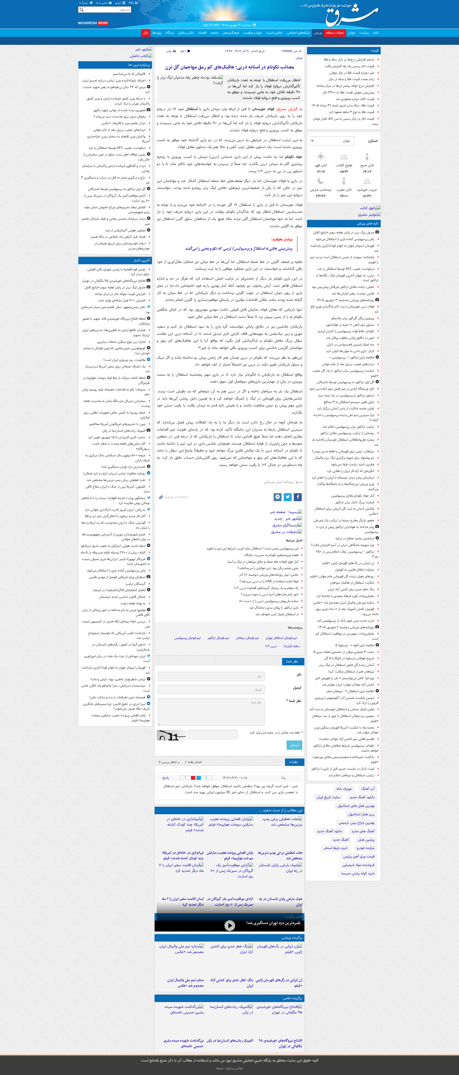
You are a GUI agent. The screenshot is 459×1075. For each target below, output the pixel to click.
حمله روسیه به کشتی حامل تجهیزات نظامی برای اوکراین (116, 415)
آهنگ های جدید (363, 831)
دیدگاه (170, 32)
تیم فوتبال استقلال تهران (281, 637)
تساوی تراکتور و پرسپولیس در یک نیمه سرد (346, 395)
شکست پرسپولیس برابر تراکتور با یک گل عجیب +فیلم (345, 373)
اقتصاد (202, 32)
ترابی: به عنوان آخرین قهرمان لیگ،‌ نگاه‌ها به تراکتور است (347, 278)
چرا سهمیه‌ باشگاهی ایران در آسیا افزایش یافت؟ (342, 545)
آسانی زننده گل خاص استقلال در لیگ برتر (346, 664)
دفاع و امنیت (274, 32)
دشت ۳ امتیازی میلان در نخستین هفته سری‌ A (343, 651)
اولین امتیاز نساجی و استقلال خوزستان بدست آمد (341, 709)
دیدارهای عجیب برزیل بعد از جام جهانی (348, 364)
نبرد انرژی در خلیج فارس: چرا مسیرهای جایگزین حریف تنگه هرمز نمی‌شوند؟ (116, 706)
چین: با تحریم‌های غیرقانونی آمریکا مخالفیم (117, 424)
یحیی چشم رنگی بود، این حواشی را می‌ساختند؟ (268, 568)
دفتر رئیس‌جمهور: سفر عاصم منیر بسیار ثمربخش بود (115, 310)
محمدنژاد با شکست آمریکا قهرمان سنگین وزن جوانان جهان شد (346, 730)
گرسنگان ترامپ (135, 583)
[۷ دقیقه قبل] (278, 1020)
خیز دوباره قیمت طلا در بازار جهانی (351, 72)
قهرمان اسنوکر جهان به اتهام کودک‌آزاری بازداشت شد (344, 248)
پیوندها (157, 32)
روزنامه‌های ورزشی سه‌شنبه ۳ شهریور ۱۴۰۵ (345, 300)
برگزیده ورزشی (292, 937)
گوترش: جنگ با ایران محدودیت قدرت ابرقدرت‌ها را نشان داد (116, 525)
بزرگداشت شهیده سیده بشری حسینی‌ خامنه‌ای (183, 1043)
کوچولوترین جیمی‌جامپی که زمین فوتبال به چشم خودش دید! (116, 351)
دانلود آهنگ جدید (362, 797)
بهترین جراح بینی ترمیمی (357, 823)
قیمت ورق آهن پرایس (359, 856)
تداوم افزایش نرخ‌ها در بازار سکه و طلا (349, 59)
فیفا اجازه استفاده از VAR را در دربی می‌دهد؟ (269, 581)
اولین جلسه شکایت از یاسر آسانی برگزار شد (345, 408)
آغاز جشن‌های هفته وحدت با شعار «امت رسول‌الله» (121, 446)
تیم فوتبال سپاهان (247, 637)
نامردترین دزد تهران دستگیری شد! (273, 923)
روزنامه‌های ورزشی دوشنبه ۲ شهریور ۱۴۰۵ (346, 627)
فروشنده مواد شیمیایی (358, 865)
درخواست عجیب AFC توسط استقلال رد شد (345, 268)
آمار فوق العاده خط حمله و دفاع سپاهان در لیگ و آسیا (263, 561)
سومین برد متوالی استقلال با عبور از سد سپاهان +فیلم (345, 718)
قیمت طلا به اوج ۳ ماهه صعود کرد (351, 112)
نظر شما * (293, 701)
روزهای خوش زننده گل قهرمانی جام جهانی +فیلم (342, 576)
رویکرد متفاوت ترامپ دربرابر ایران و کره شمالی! (114, 473)
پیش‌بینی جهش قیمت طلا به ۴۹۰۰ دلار (348, 92)
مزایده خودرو (366, 848)
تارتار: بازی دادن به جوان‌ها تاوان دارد (350, 351)
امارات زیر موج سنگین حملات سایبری (121, 341)
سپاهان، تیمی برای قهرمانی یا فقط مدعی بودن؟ (343, 451)
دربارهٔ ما (84, 3)
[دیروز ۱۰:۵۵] (278, 960)
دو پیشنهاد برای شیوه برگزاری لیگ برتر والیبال (344, 457)
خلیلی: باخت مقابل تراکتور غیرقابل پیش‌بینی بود (343, 286)
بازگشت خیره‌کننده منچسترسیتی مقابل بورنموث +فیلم (345, 760)
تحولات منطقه (335, 32)
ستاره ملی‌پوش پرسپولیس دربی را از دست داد (269, 601)
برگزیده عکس (292, 998)
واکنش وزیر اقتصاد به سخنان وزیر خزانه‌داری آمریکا (118, 139)
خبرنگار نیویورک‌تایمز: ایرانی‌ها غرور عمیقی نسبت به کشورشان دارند (116, 562)
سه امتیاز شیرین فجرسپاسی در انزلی (350, 344)
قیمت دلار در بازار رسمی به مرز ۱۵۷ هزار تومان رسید (346, 121)
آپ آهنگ (368, 789)
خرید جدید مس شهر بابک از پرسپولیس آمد (345, 620)
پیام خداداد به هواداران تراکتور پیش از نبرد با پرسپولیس (347, 530)
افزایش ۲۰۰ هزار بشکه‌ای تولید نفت (122, 300)
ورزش (318, 32)
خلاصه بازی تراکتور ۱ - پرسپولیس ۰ (351, 357)
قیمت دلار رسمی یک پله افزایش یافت (349, 66)
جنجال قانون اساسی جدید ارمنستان (122, 596)
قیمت (375, 50)
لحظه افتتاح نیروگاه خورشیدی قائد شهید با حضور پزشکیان (116, 321)
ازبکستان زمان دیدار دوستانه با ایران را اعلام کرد (343, 477)
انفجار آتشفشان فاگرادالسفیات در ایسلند (119, 590)
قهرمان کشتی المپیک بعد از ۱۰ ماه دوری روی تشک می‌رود (347, 611)
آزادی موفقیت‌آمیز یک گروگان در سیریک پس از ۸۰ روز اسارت (117, 198)
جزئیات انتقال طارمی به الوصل (354, 569)
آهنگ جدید (341, 840)
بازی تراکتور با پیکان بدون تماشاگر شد (274, 607)
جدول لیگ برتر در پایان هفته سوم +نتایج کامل (343, 232)
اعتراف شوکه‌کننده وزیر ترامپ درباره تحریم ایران (114, 80)
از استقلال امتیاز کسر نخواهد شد (277, 614)
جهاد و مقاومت (252, 32)
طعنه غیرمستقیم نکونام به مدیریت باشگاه (271, 555)
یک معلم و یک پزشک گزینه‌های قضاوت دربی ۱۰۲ (266, 588)
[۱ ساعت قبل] (278, 832)
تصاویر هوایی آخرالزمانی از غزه (125, 230)
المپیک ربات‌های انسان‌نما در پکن (230, 1041)
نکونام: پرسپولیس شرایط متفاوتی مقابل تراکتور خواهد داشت (346, 748)
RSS (131, 3)
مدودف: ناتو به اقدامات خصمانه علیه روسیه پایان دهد (116, 392)
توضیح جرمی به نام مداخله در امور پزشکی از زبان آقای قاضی (116, 613)
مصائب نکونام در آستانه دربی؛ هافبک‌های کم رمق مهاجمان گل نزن (229, 67)
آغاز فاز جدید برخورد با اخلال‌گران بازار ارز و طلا (115, 516)
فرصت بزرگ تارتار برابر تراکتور (354, 502)
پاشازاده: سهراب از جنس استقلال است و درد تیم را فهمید (344, 260)
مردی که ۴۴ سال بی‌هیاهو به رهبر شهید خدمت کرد (116, 90)
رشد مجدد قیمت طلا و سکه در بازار (351, 79)
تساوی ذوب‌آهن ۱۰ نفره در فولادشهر (350, 324)
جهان (351, 32)
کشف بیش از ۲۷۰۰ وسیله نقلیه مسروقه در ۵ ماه (113, 552)
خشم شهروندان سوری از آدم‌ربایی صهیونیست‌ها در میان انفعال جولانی (116, 537)
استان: (372, 141)
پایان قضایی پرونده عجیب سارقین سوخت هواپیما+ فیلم (230, 855)
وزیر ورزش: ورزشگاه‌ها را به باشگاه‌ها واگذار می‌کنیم (348, 487)
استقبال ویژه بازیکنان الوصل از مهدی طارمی (117, 577)
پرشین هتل (366, 840)
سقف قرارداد (291, 646)
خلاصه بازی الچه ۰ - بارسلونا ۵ (354, 645)
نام (299, 674)
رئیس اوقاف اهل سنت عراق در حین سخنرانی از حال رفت (116, 157)
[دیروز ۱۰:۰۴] (180, 960)
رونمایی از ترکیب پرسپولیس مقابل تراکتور (347, 433)
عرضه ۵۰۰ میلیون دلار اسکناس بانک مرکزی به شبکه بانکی (117, 458)
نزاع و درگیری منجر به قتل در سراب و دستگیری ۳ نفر (115, 180)
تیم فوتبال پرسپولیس (187, 637)
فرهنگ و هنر (231, 32)
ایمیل (297, 688)
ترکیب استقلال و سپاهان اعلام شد (351, 775)
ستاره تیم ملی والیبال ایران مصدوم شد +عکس (343, 602)
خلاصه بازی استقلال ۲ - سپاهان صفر (350, 691)
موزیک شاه (344, 789)
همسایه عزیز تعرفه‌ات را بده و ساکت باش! (117, 697)
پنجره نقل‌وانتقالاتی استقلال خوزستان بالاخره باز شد (345, 442)
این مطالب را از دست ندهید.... (280, 810)
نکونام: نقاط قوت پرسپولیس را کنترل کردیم (346, 331)
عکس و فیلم (186, 32)
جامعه (215, 32)
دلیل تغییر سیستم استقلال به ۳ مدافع (349, 402)
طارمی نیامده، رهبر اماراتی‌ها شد (353, 293)
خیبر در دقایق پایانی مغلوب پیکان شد (350, 337)
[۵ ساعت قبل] (229, 878)
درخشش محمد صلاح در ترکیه (354, 538)
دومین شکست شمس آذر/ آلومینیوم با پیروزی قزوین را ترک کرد (346, 700)
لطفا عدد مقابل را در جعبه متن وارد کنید (275, 732)
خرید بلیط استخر (335, 848)
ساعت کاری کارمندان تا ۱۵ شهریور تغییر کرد (117, 437)
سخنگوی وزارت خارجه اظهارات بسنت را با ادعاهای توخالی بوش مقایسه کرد (115, 501)
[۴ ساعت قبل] (180, 832)
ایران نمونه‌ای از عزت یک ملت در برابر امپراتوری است (117, 659)
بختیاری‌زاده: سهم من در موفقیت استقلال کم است (347, 636)
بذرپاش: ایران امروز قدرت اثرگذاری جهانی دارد (115, 509)
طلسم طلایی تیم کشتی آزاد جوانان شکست (346, 739)
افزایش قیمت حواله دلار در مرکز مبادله (120, 294)
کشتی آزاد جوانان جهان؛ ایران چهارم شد (348, 684)
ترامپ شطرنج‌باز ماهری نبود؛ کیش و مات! (118, 679)
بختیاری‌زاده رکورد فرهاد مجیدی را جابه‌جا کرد (345, 596)
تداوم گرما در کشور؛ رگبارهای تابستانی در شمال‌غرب (121, 647)
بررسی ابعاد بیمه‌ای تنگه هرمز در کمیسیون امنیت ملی (116, 624)
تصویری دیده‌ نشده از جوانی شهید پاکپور (119, 110)
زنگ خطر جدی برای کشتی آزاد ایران (351, 589)
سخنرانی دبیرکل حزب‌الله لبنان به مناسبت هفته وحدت (116, 403)
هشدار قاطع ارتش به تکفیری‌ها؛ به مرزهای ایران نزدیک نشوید (116, 333)
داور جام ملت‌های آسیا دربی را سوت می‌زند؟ (270, 594)
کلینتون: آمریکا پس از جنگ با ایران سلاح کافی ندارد (118, 489)
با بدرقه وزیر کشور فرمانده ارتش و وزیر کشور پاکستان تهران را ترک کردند (118, 101)
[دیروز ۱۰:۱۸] (229, 960)
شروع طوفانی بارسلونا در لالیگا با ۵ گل (349, 658)
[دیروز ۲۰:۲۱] (180, 878)
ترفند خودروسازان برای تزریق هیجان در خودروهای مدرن (122, 246)
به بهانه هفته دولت (133, 603)
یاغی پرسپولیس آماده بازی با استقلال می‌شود (345, 239)
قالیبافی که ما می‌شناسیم (129, 73)
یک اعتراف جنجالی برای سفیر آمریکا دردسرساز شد (117, 369)
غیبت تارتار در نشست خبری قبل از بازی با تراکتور (342, 768)
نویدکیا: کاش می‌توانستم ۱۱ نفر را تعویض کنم (344, 678)
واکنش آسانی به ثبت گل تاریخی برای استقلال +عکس (346, 511)
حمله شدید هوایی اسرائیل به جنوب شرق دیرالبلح (113, 545)
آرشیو (118, 3)
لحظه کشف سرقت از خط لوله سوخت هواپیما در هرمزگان (116, 380)
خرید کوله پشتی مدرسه (358, 873)
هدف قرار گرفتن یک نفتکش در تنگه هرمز (118, 236)
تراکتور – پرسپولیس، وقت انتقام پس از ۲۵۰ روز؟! (347, 554)
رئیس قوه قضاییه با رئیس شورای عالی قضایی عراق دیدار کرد (118, 272)
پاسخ (166, 777)
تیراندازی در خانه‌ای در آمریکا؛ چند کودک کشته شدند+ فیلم (183, 855)
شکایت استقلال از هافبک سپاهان (352, 582)
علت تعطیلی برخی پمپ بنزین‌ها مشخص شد (280, 855)
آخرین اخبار (142, 260)
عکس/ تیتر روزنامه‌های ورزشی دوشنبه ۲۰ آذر (269, 574)
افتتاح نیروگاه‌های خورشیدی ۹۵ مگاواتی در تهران (280, 1043)
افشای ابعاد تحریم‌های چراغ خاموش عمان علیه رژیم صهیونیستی (117, 210)
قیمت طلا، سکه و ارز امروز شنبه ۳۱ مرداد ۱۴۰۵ (343, 105)
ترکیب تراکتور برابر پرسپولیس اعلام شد (348, 426)
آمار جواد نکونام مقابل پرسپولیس (352, 495)
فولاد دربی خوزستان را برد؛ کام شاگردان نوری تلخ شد (345, 309)
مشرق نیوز (341, 13)
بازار (145, 32)
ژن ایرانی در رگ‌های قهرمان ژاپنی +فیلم (348, 563)
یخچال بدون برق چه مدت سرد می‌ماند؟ (120, 116)
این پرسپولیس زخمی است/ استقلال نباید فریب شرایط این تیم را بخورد (253, 548)
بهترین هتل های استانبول (356, 806)
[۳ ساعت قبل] (229, 832)
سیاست (364, 32)
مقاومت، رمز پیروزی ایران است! (124, 359)
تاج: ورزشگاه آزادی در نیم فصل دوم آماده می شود (341, 388)
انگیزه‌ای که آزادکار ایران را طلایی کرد (350, 471)
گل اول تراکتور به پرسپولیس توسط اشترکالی (345, 382)
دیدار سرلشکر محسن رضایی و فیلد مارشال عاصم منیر (116, 221)
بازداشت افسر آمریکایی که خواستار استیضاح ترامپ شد (119, 636)
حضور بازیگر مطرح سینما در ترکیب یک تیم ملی (343, 520)
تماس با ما (102, 3)
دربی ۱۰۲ (271, 646)
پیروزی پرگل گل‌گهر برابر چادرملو (353, 318)
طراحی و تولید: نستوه (229, 1068)
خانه (376, 32)
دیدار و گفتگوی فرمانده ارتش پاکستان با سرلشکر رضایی (116, 168)
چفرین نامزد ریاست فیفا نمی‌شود (352, 464)
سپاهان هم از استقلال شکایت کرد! (351, 671)
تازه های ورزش (368, 223)
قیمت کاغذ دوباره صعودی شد (354, 99)
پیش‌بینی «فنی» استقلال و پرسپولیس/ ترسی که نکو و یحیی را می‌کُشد (238, 248)
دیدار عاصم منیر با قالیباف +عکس (123, 123)
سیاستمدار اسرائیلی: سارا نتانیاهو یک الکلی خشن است (115, 688)
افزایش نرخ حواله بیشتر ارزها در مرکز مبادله (345, 85)
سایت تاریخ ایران (328, 797)
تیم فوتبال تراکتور (218, 637)
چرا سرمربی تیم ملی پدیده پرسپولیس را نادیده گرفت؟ (346, 418)
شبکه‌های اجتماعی (298, 32)
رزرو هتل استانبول (361, 814)
